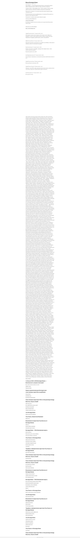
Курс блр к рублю (28, 466)
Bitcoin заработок (28, 432)
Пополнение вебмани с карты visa (31, 435)
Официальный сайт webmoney (31, 414)
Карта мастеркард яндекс (30, 408)
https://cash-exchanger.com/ (30, 28)
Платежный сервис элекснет (30, 427)
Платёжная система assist (30, 406)
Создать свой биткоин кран (30, 486)
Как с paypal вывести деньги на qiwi (32, 405)
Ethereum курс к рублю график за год (32, 511)
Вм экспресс (28, 526)
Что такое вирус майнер (29, 505)
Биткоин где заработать (29, 522)
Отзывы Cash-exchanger (30, 20)
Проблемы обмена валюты (30, 513)
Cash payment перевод (29, 521)
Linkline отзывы (28, 386)
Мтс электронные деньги (30, 477)
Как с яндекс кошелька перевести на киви (32, 384)
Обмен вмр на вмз (28, 403)
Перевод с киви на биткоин (30, 473)
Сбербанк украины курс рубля (30, 410)
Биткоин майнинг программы (30, 426)
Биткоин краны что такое (30, 444)
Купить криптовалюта (29, 515)
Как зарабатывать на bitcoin (30, 464)
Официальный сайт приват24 (30, 439)
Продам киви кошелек (29, 502)
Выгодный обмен (28, 458)
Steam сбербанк (28, 378)
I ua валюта (27, 446)
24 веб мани (28, 530)
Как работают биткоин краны (30, 397)
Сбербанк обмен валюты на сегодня (31, 475)
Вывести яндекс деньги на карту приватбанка (33, 492)
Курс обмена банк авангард (30, 452)
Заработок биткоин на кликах (30, 519)
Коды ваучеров (28, 504)
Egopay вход (28, 418)
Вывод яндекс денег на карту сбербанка (32, 433)
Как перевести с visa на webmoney (31, 484)
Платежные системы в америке (31, 441)
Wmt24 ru (27, 424)
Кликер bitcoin (28, 394)
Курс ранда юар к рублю (30, 496)
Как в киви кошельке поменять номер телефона (33, 481)
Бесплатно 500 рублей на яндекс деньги (32, 483)
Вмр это (27, 488)
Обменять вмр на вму (29, 524)
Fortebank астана (28, 395)
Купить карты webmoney (30, 467)
